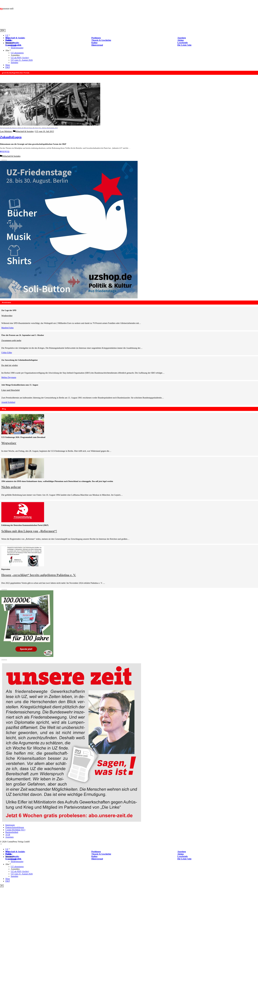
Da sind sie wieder (9, 365)
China (13, 45)
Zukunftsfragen (11, 137)
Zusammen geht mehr (11, 340)
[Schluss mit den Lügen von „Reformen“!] (22, 521)
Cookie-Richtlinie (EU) (15, 830)
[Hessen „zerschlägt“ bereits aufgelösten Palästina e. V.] (22, 565)
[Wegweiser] (22, 433)
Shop (7, 65)
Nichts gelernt (11, 487)
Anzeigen (9, 837)
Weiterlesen (4, 152)
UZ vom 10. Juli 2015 (44, 131)
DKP (7, 67)
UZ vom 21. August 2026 (22, 60)
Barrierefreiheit (11, 832)
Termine (8, 40)
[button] (1, 844)
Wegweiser (8, 443)
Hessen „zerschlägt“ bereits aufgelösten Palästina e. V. (38, 575)
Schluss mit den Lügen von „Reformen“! (29, 531)
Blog (7, 38)
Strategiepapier (17, 48)
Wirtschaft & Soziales (24, 131)
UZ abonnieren (17, 53)
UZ (6, 35)
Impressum (10, 825)
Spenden (14, 62)
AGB (7, 835)
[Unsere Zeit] (34, 28)
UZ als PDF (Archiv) (20, 58)
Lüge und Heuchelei (10, 390)
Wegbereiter (6, 315)
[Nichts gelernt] (22, 477)
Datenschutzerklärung (14, 827)
